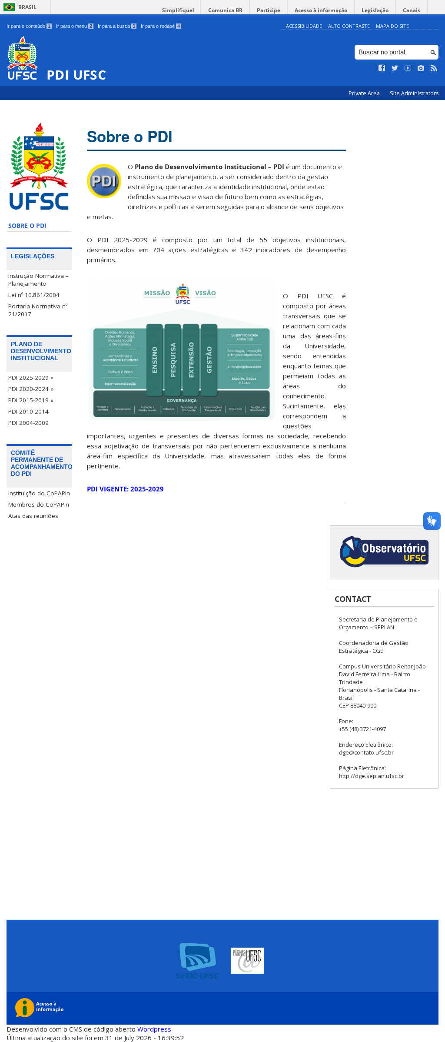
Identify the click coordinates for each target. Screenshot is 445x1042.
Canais (411, 10)
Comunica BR (225, 10)
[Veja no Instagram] (421, 68)
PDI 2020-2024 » (30, 389)
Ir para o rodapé (160, 26)
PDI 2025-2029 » (30, 377)
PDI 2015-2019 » (30, 400)
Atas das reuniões (33, 516)
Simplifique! (178, 10)
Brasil (27, 7)
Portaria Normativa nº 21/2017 (37, 310)
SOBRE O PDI (27, 226)
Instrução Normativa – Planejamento (38, 279)
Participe (268, 10)
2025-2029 (125, 488)
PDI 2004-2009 (28, 423)
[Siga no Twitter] (395, 68)
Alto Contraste (349, 26)
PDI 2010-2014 (28, 411)
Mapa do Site (392, 26)
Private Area (365, 93)
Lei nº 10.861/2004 (34, 295)
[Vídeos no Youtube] (408, 68)
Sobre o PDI (130, 136)
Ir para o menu (74, 26)
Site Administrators (414, 93)
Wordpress (154, 1029)
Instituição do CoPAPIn (39, 493)
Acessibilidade (304, 26)
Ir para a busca (116, 26)
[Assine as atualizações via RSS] (434, 68)
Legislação (375, 10)
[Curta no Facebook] (382, 68)
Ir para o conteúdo (28, 26)
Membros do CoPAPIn (38, 504)
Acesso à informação (321, 10)
